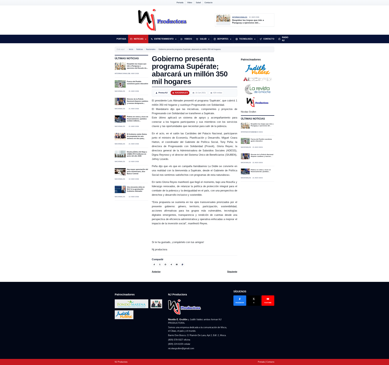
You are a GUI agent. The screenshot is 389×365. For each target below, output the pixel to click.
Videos (188, 39)
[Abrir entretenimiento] (175, 39)
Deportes (222, 39)
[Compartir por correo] (176, 264)
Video (189, 3)
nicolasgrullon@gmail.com (181, 348)
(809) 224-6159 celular (179, 344)
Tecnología (245, 39)
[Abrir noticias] (145, 39)
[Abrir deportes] (230, 39)
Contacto (208, 3)
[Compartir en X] (159, 264)
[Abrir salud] (208, 39)
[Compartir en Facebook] (154, 264)
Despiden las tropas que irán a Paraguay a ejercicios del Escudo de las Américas (248, 21)
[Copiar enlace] (182, 264)
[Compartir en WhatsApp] (165, 264)
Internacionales (239, 17)
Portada (180, 3)
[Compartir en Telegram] (171, 264)
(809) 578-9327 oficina (179, 339)
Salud (198, 3)
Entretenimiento (164, 39)
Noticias (138, 39)
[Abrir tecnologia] (254, 39)
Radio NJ (285, 39)
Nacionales (120, 91)
